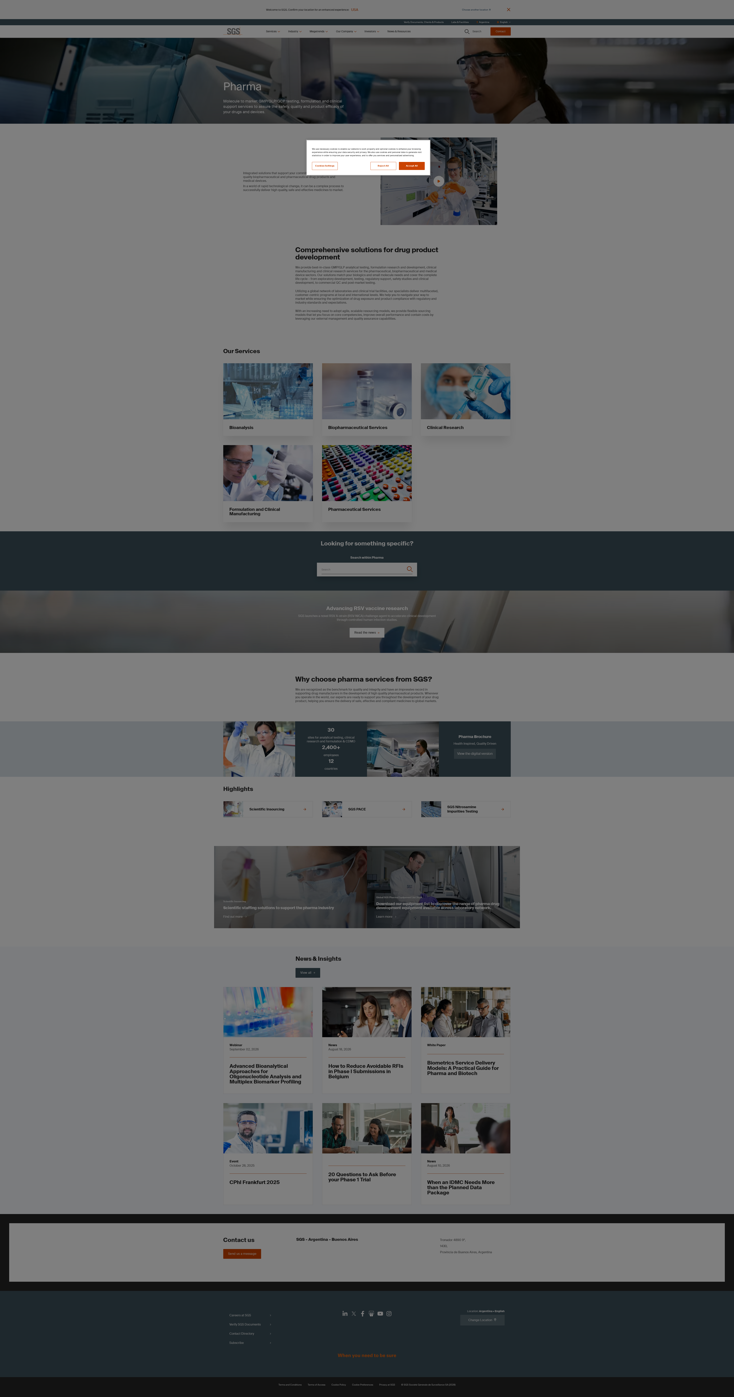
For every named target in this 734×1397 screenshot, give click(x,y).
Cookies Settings (325, 165)
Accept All (412, 165)
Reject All (383, 165)
